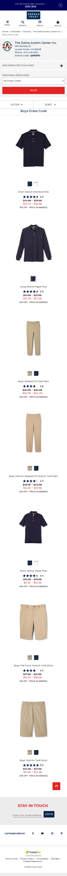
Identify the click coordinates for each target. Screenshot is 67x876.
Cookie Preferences (32, 861)
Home (5, 32)
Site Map (55, 859)
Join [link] (49, 814)
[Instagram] (52, 834)
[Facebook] (33, 834)
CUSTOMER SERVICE (15, 834)
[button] (40, 23)
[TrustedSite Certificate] (33, 853)
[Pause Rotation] (60, 5)
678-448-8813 (31, 52)
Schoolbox (16, 32)
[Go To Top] (56, 786)
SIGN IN (40, 25)
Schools (27, 32)
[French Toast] (33, 15)
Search (22, 25)
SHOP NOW (30, 6)
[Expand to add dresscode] (61, 66)
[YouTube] (42, 834)
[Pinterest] (61, 834)
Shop (33, 90)
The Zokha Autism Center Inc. (47, 32)
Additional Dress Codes (15, 75)
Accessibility (42, 859)
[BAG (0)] (58, 21)
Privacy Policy (27, 859)
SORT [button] (49, 104)
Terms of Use (11, 859)
